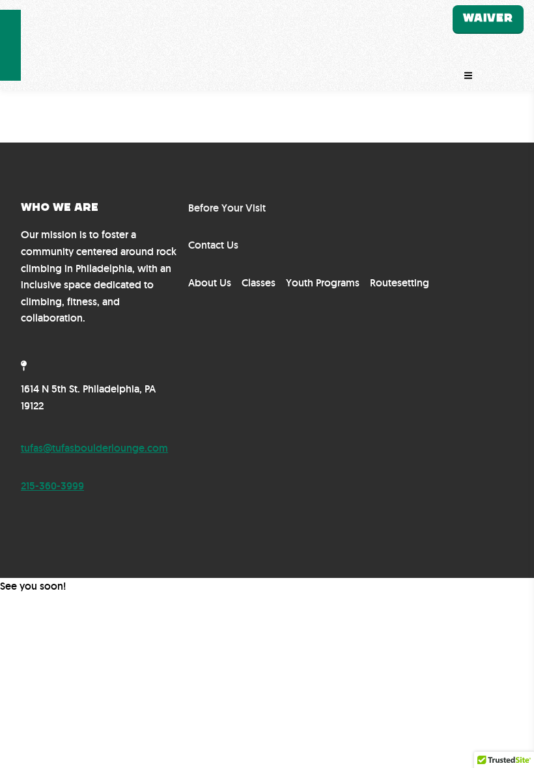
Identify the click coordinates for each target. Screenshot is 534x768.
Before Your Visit (227, 208)
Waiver (488, 18)
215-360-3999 (52, 486)
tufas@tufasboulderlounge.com (94, 448)
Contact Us (213, 245)
